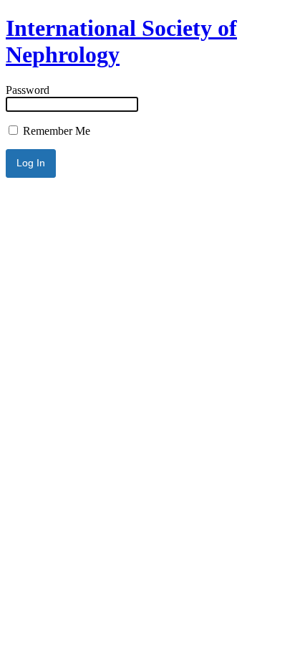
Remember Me (55, 131)
